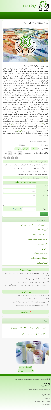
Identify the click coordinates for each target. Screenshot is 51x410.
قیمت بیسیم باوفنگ (41, 253)
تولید (22, 333)
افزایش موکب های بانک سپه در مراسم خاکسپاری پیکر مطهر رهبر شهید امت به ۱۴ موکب (26, 165)
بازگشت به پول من (25, 371)
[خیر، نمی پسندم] (10, 153)
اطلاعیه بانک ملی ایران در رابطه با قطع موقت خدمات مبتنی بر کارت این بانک (29, 168)
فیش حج (45, 249)
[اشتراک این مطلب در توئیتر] (5, 158)
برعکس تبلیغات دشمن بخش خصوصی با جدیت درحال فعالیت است (32, 295)
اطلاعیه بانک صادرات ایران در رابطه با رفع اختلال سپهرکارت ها (32, 174)
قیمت (18, 149)
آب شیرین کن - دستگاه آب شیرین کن (34, 225)
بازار (38, 327)
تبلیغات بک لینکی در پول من (42, 401)
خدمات (17, 119)
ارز (44, 327)
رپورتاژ (14, 327)
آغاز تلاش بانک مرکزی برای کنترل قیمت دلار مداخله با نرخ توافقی (32, 305)
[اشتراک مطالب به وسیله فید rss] (16, 158)
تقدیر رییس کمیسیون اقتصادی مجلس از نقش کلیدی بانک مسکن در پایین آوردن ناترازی (26, 285)
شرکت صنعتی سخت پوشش (38, 239)
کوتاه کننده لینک (42, 263)
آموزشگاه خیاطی (42, 229)
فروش (13, 123)
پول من (29, 5)
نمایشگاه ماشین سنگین (39, 258)
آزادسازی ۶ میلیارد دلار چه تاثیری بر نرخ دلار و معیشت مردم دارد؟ (32, 282)
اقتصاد (23, 327)
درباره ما (47, 398)
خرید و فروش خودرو (40, 234)
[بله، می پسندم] (20, 153)
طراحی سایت (43, 244)
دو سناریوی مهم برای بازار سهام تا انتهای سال (37, 279)
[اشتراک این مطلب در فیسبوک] (8, 158)
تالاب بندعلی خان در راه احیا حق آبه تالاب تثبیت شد (35, 299)
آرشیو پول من (46, 404)
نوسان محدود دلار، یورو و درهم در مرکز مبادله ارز (35, 171)
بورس (29, 333)
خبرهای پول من (24, 367)
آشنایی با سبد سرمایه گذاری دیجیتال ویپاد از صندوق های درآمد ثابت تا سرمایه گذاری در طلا (26, 274)
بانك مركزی (41, 333)
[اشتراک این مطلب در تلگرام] (12, 158)
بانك (31, 327)
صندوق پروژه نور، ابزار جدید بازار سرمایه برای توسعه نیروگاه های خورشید (29, 302)
